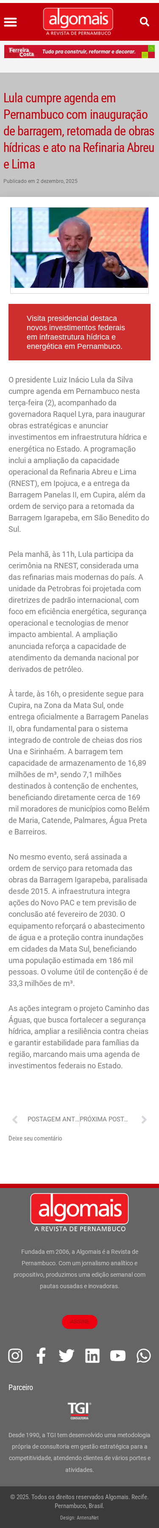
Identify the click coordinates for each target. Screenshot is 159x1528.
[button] (10, 22)
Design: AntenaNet (79, 1518)
